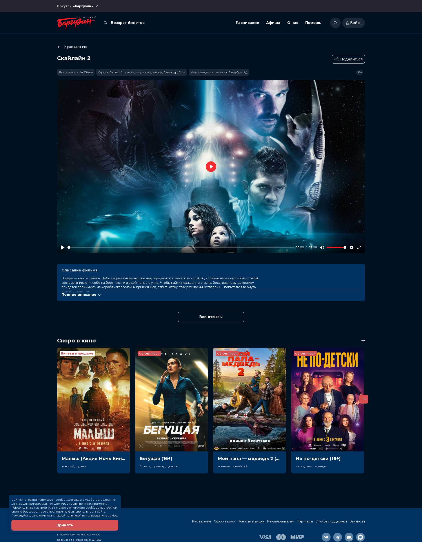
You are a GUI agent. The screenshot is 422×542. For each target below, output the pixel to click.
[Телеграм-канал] (337, 537)
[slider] (180, 247)
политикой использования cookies (91, 515)
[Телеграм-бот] (349, 537)
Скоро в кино (224, 521)
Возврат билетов (128, 23)
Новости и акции (251, 521)
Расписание (247, 23)
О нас (292, 23)
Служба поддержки (331, 521)
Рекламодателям (280, 521)
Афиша (273, 23)
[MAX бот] (360, 537)
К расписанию (75, 47)
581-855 (96, 539)
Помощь (313, 23)
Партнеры (305, 521)
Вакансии (357, 521)
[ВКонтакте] (326, 537)
